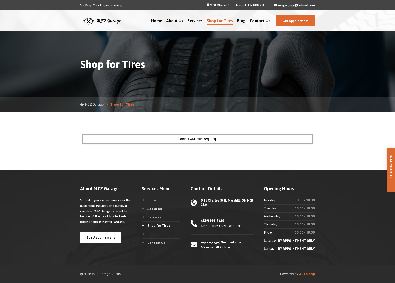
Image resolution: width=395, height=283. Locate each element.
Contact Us (260, 20)
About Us (174, 20)
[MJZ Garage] (100, 20)
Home (156, 20)
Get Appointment (296, 21)
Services (195, 20)
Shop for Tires (220, 20)
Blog (241, 20)
